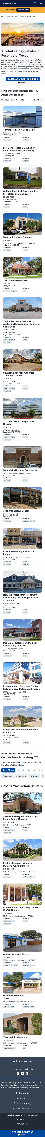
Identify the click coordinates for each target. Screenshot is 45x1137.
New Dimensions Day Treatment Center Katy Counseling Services (20, 596)
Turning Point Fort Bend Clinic (19, 129)
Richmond (7, 776)
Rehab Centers (11, 16)
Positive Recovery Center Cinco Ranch (20, 552)
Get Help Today (21, 1132)
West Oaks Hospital (13, 995)
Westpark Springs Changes (17, 237)
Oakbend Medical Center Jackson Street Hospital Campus (21, 192)
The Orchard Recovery (15, 280)
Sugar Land (21, 776)
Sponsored (35, 10)
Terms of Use (22, 1119)
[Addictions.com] (2, 16)
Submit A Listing (23, 1103)
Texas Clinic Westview (15, 1037)
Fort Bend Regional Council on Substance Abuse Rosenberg (19, 149)
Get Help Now (11, 10)
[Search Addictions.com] (35, 3)
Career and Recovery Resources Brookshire (20, 731)
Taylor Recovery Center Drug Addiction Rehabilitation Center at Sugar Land (21, 324)
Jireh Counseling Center (16, 511)
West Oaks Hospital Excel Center (20, 470)
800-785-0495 (23, 10)
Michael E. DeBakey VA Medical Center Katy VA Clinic (20, 644)
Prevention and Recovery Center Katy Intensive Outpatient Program (21, 687)
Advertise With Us (24, 1108)
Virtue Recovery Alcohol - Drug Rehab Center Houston (20, 817)
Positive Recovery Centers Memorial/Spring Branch (17, 864)
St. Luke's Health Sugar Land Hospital (18, 422)
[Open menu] (40, 3)
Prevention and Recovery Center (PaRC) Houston (20, 908)
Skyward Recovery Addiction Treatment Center (19, 374)
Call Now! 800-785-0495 (22, 79)
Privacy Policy (22, 1124)
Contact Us (23, 1093)
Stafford (34, 776)
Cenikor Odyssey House (16, 954)
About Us (23, 1098)
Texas (22, 16)
